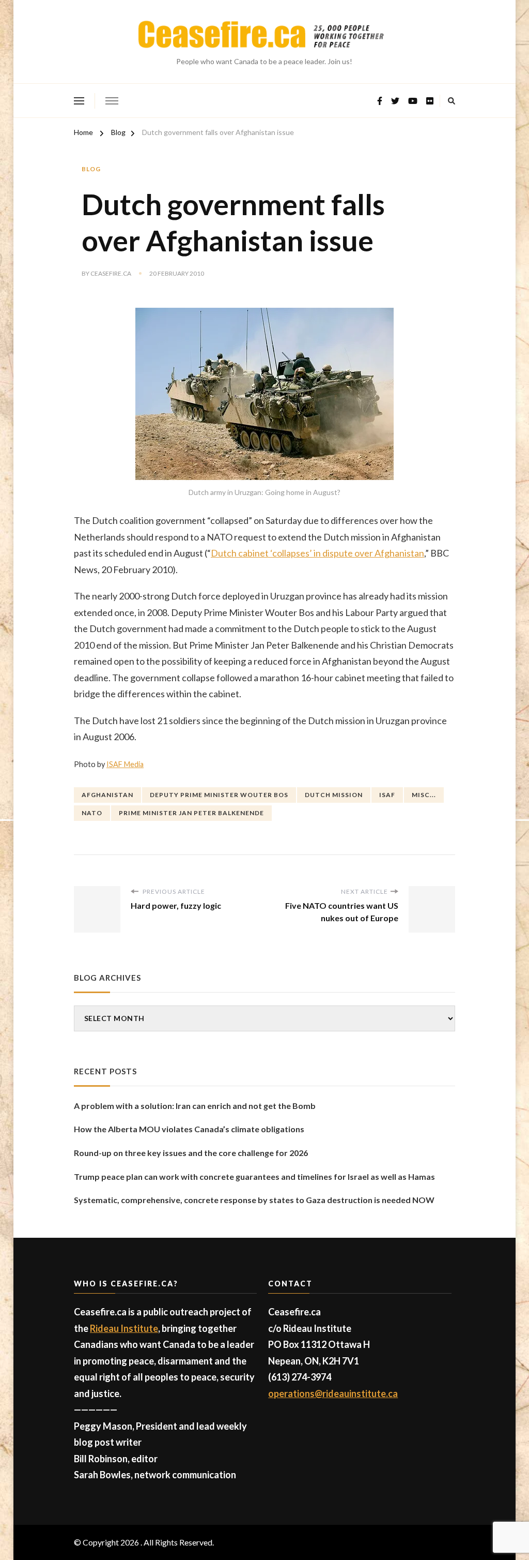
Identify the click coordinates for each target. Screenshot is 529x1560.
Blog (91, 169)
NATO (92, 813)
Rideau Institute (124, 1328)
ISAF (387, 795)
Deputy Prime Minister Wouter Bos (219, 795)
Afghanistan (107, 795)
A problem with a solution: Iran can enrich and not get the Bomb (195, 1106)
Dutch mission (334, 795)
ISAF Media (125, 764)
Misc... (424, 795)
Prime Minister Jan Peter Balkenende (191, 813)
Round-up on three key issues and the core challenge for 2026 (191, 1153)
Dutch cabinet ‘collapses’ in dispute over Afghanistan (317, 553)
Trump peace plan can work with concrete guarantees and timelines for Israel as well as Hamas (254, 1176)
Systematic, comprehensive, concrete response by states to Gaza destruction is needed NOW (254, 1200)
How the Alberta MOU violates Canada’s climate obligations (189, 1129)
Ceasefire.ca (110, 273)
